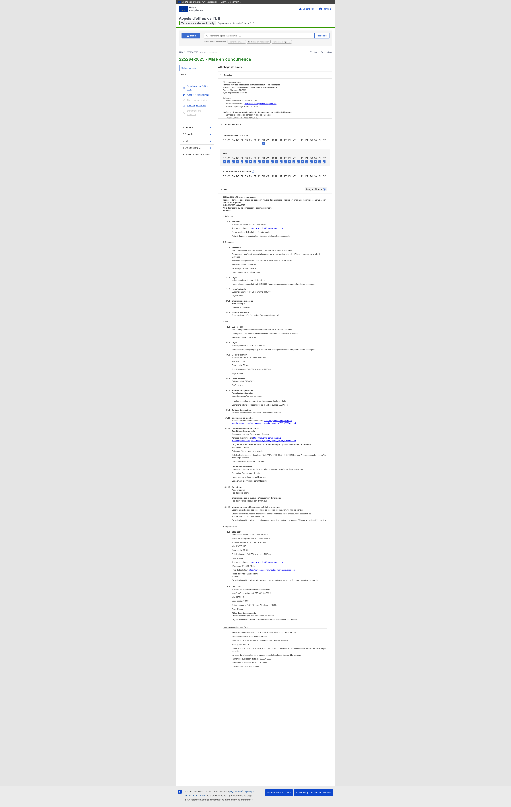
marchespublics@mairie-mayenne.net (261, 104)
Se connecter (309, 9)
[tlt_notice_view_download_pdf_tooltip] (224, 161)
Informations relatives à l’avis (196, 154)
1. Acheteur (188, 127)
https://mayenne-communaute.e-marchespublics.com (272, 570)
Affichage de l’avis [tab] (188, 68)
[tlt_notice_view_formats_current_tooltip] (324, 189)
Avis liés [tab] (184, 74)
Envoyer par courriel (196, 105)
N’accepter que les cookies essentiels (313, 792)
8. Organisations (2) (192, 148)
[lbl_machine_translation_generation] (253, 172)
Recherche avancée (236, 42)
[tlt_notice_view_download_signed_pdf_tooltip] (263, 143)
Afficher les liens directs (198, 95)
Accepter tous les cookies (279, 792)
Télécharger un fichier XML (197, 88)
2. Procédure (189, 134)
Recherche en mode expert (258, 42)
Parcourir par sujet (280, 42)
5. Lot (185, 141)
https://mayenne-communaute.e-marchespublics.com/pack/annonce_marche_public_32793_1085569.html (264, 421)
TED (181, 52)
